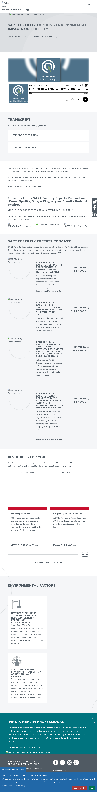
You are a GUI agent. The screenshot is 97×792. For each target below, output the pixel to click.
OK (92, 788)
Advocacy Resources (21, 513)
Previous (83, 554)
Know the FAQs (62, 545)
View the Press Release (20, 642)
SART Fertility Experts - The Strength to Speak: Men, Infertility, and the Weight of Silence (49, 308)
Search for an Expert (23, 747)
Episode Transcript (24, 147)
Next (87, 554)
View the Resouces (22, 545)
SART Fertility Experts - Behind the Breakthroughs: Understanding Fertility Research (49, 267)
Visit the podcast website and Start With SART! (39, 210)
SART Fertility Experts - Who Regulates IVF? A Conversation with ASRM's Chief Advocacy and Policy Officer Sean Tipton (49, 400)
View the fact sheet (24, 697)
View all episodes (46, 439)
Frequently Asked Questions (67, 513)
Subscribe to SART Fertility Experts (31, 36)
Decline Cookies (79, 788)
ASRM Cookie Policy (60, 770)
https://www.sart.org (27, 180)
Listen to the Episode (78, 269)
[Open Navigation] (92, 4)
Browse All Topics (47, 562)
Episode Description (25, 135)
